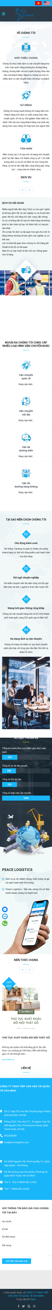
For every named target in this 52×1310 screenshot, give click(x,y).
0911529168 (10, 1136)
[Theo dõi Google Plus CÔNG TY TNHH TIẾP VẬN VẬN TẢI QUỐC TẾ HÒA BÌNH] (29, 1306)
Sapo (33, 1299)
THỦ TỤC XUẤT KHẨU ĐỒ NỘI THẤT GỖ (26, 1037)
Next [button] (29, 190)
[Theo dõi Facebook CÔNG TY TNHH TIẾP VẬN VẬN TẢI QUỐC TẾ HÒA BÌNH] (19, 1306)
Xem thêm (7, 1059)
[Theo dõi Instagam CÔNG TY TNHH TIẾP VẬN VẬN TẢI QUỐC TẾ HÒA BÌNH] (33, 1306)
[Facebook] (5, 909)
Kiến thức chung (26, 960)
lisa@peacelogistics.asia (16, 1142)
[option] (26, 246)
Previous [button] (22, 190)
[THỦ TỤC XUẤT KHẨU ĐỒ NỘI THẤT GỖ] (26, 1008)
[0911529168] (5, 923)
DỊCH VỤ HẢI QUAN (13, 202)
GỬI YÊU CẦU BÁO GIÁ (16, 1261)
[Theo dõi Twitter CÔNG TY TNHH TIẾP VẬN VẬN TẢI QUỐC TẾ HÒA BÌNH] (23, 1306)
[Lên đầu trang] (44, 1296)
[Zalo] (5, 916)
